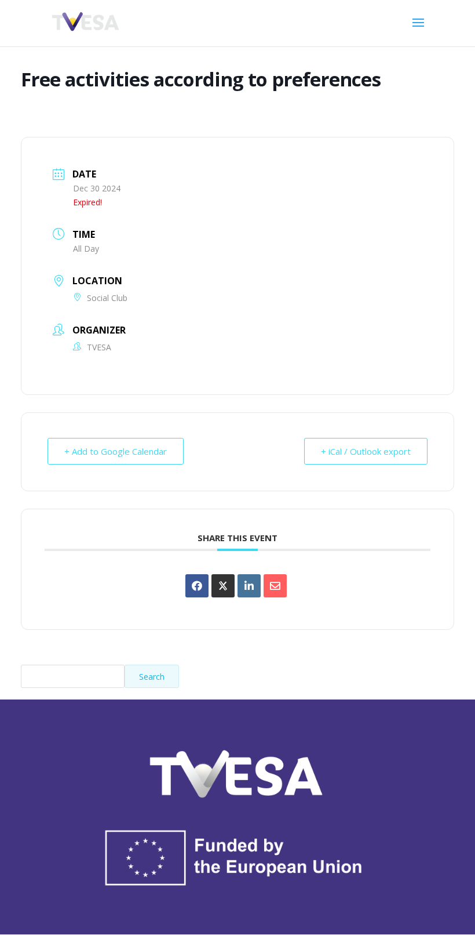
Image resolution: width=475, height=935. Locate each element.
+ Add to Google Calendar (115, 451)
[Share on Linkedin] (249, 585)
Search (152, 676)
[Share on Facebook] (197, 585)
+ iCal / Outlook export (366, 451)
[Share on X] (223, 585)
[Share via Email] (275, 585)
